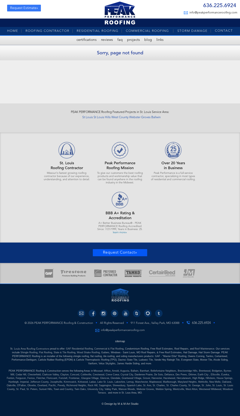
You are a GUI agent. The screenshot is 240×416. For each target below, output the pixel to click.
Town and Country (63, 389)
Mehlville (203, 381)
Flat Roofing (45, 352)
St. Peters (32, 389)
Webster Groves (140, 117)
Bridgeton (217, 370)
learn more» (120, 232)
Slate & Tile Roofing (64, 352)
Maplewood (155, 381)
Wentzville (178, 389)
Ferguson (21, 378)
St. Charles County (176, 385)
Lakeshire (120, 381)
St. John (206, 385)
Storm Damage (192, 31)
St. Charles (159, 385)
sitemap (120, 341)
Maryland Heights (187, 381)
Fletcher (40, 378)
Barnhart (144, 370)
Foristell (63, 378)
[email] (81, 313)
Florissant (51, 378)
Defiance (169, 374)
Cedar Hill (21, 374)
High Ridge (198, 378)
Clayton (64, 374)
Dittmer (192, 374)
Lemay (130, 381)
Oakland (226, 381)
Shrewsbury (119, 385)
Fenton (10, 378)
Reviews (107, 40)
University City (95, 389)
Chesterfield (34, 374)
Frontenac (74, 378)
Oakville (11, 385)
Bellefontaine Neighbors (163, 370)
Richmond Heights (76, 385)
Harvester (157, 378)
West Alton (191, 389)
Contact (224, 30)
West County (119, 117)
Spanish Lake (134, 385)
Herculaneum (184, 378)
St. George (194, 385)
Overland (42, 385)
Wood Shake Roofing (88, 352)
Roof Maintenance (204, 348)
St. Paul (20, 389)
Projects (133, 40)
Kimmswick (70, 381)
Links (160, 40)
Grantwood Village (131, 378)
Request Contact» (120, 253)
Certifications (86, 40)
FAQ (120, 40)
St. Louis (217, 385)
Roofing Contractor (47, 31)
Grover (146, 378)
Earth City (203, 374)
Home (12, 31)
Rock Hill (93, 385)
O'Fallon (21, 385)
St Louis (87, 117)
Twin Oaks (80, 389)
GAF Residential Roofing (79, 348)
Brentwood (204, 370)
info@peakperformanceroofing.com (212, 12)
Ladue (92, 381)
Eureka (225, 374)
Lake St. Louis (105, 381)
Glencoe (104, 378)
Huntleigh (13, 381)
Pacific (52, 385)
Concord (74, 374)
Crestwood (98, 374)
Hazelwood (169, 378)
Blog (148, 40)
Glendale (115, 378)
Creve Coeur (112, 374)
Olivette (31, 385)
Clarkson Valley (50, 374)
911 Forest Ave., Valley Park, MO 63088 (155, 323)
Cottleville (86, 374)
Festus (31, 378)
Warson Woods (126, 389)
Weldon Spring (163, 389)
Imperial (24, 381)
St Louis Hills (102, 117)
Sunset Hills (45, 389)
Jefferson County (39, 381)
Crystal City (127, 374)
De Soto (158, 374)
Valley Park (111, 389)
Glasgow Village (90, 378)
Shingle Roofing (29, 352)
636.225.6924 (219, 6)
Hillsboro (210, 378)
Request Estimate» (24, 8)
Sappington (105, 385)
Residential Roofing (97, 31)
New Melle (214, 381)
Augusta (124, 370)
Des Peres (181, 374)
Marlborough (169, 381)
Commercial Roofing (148, 31)
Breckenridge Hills (187, 370)
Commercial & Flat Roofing (109, 348)
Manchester (141, 381)
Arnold (115, 370)
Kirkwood (83, 381)
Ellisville (215, 374)
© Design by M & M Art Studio (120, 403)
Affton (107, 370)
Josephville (56, 381)
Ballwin (156, 117)
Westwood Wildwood (210, 389)
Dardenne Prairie (144, 374)
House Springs (224, 378)
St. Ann (147, 385)
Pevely (61, 385)
